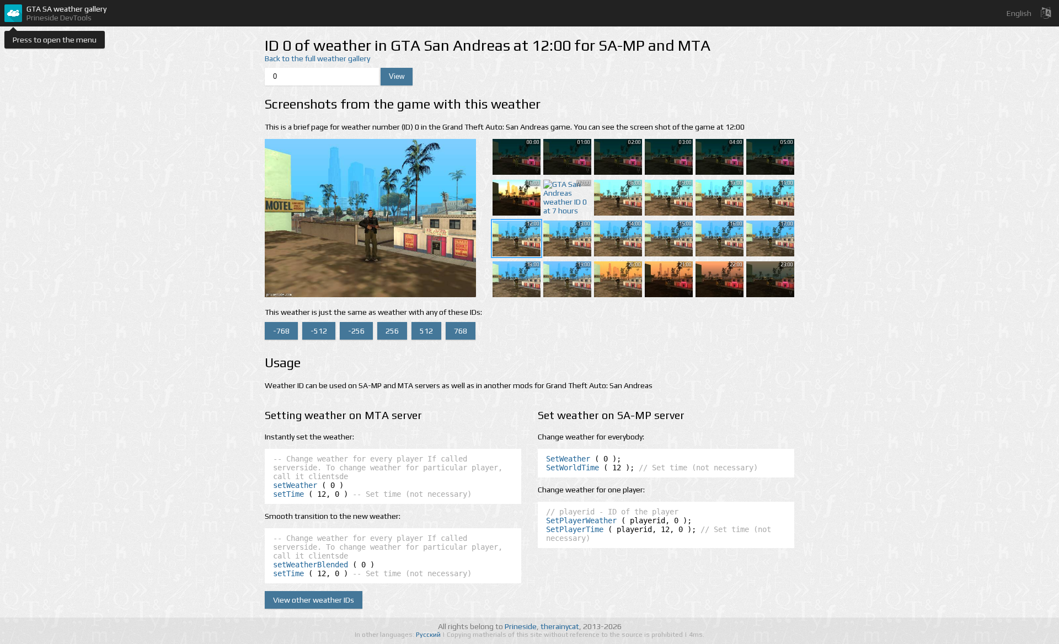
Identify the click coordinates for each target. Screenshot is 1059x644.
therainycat (560, 626)
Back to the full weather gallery (317, 58)
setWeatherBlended (310, 564)
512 (426, 330)
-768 (281, 330)
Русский (429, 634)
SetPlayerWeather (581, 520)
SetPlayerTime (574, 529)
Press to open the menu (55, 39)
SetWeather (568, 458)
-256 (356, 330)
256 (392, 330)
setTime (288, 494)
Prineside (521, 626)
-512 (319, 330)
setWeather (295, 485)
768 (460, 330)
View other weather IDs (313, 599)
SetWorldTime (572, 467)
